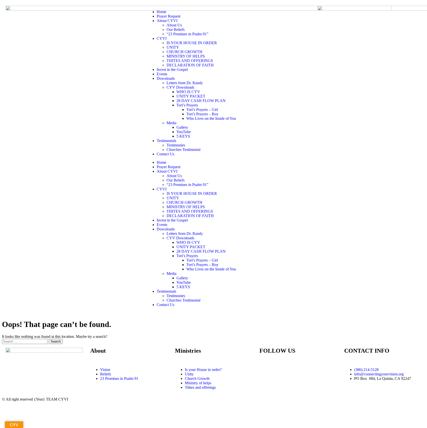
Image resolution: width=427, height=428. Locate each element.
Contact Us (165, 154)
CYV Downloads (180, 87)
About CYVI (167, 21)
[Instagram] (292, 370)
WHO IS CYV (188, 92)
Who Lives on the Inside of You (211, 118)
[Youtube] (279, 370)
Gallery (182, 127)
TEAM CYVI (57, 399)
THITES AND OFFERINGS (190, 61)
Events (162, 74)
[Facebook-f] (265, 370)
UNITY (173, 47)
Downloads (166, 78)
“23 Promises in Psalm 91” (187, 34)
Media (171, 123)
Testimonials (166, 141)
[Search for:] (25, 341)
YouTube (183, 132)
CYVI (162, 38)
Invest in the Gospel (172, 69)
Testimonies (176, 145)
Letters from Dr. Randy (185, 83)
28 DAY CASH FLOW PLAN (201, 101)
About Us (174, 25)
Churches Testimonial (183, 149)
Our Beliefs (176, 29)
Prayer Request (168, 16)
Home (161, 12)
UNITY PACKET (190, 96)
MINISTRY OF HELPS (186, 56)
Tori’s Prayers (187, 105)
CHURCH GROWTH (184, 52)
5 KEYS (183, 136)
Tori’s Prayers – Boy (202, 114)
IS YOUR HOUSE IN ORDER (192, 43)
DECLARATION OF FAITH (190, 65)
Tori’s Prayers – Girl (202, 109)
